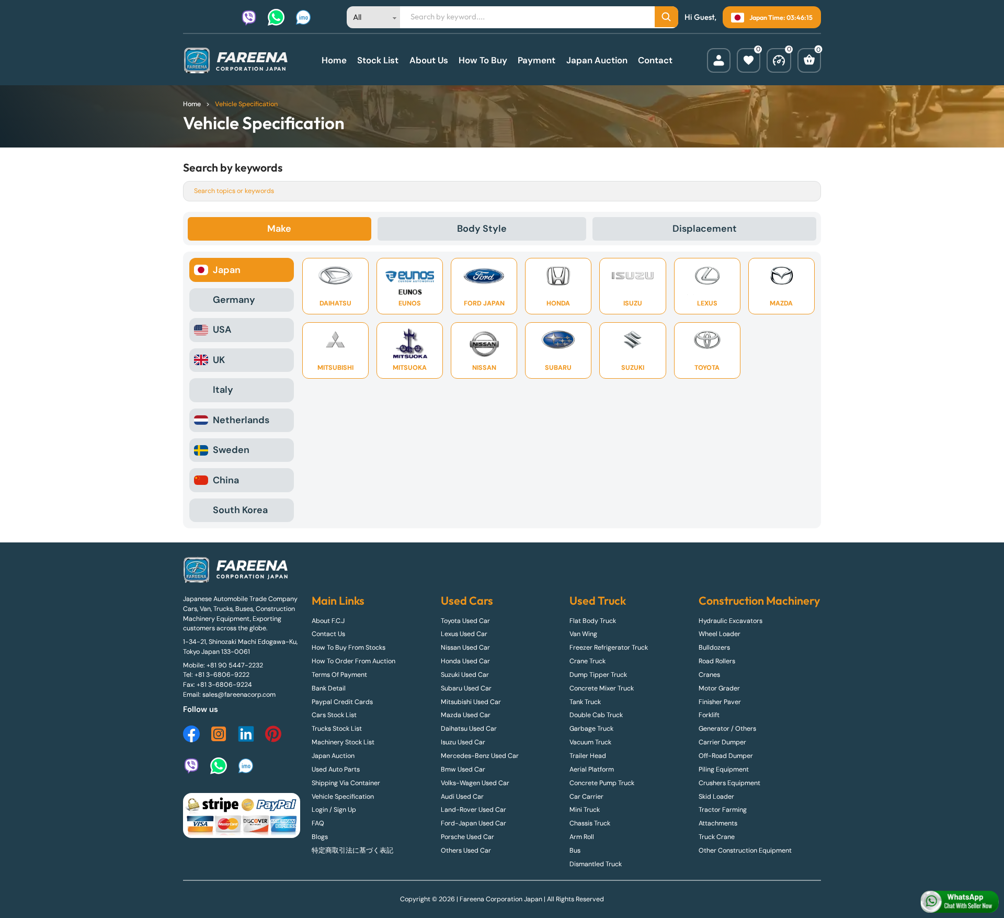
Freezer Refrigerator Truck (608, 647)
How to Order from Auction (353, 661)
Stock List (377, 60)
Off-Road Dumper (726, 756)
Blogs (320, 837)
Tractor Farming (723, 810)
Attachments (718, 823)
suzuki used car (465, 675)
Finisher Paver (720, 702)
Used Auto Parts (336, 769)
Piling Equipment (724, 769)
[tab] (279, 229)
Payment (536, 60)
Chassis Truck (589, 823)
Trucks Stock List (337, 728)
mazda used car (465, 715)
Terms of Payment (339, 675)
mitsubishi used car (471, 702)
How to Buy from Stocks (348, 647)
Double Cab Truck (596, 715)
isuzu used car (463, 742)
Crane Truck (587, 661)
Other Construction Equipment (745, 850)
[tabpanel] (502, 390)
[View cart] (809, 60)
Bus (574, 850)
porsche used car (467, 837)
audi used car (462, 796)
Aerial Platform (591, 769)
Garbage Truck (591, 728)
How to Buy (483, 60)
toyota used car (465, 621)
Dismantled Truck (595, 864)
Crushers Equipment (729, 783)
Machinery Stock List (343, 742)
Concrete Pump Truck (601, 783)
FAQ (318, 823)
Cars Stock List (334, 715)
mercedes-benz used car (480, 756)
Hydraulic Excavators (730, 621)
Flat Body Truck (592, 621)
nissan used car (465, 647)
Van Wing (583, 634)
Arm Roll (581, 837)
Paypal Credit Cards (342, 702)
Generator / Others (727, 728)
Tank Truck (585, 702)
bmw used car (463, 769)
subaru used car (466, 688)
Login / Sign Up (334, 810)
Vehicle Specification (343, 796)
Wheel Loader (719, 634)
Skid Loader (716, 796)
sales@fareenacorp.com (239, 694)
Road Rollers (717, 661)
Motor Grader (719, 688)
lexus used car (464, 634)
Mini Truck (584, 810)
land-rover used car (473, 810)
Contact (655, 60)
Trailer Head (587, 756)
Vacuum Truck (590, 742)
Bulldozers (714, 647)
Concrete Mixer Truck (601, 688)
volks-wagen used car (475, 783)
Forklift (709, 715)
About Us (428, 60)
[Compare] (779, 60)
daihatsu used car (469, 728)
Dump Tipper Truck (598, 675)
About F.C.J (328, 621)
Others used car (466, 850)
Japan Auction (597, 60)
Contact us (328, 634)
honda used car (465, 661)
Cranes (709, 675)
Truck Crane (717, 837)
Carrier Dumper (722, 742)
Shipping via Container (346, 783)
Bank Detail (329, 688)
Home (334, 60)
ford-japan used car (473, 823)
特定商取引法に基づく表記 (352, 850)
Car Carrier (586, 796)
